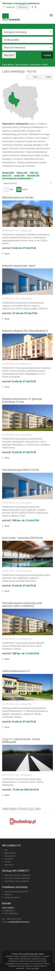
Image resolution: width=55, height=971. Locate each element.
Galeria (25, 189)
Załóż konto (22, 7)
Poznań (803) (8, 172)
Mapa (49, 77)
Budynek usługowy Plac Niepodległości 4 (25, 330)
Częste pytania (9, 856)
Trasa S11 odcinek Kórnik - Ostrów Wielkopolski (21, 740)
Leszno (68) (19, 175)
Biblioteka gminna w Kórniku (18, 197)
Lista (35, 77)
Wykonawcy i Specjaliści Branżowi (17, 878)
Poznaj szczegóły (32, 968)
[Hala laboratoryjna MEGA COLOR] (27, 486)
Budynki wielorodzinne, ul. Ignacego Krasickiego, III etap (22, 400)
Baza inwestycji (10, 853)
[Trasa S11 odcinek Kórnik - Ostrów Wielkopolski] (27, 758)
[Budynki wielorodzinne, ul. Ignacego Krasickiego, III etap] (27, 418)
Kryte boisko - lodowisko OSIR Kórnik (22, 537)
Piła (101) (34, 172)
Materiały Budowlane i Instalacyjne (17, 875)
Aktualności (8, 859)
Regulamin (8, 894)
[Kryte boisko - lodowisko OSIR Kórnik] (27, 554)
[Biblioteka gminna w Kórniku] (27, 213)
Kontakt (7, 862)
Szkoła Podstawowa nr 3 (16, 671)
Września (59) (33, 175)
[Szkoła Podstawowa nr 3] (27, 687)
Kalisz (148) (22, 172)
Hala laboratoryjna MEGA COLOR (20, 469)
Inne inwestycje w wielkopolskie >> (17, 178)
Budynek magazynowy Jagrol (18, 265)
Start (6, 850)
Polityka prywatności (12, 897)
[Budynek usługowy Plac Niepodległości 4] (27, 347)
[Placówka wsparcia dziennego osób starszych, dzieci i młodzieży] (27, 622)
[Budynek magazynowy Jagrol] (27, 281)
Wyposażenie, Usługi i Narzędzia (16, 881)
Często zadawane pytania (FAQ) (16, 891)
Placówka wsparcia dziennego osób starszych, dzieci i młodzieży (22, 604)
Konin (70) (7, 175)
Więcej (6, 253)
